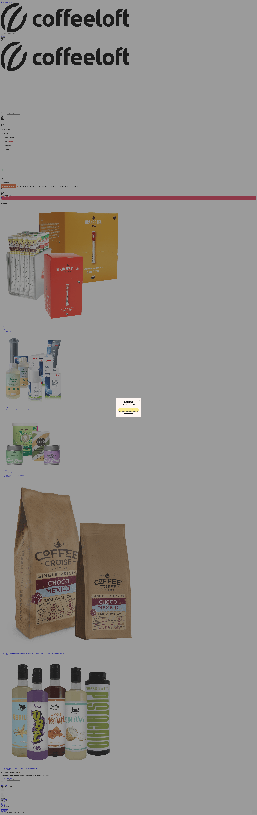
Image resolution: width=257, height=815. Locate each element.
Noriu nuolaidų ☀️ (128, 410)
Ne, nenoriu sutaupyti (128, 413)
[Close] (139, 400)
